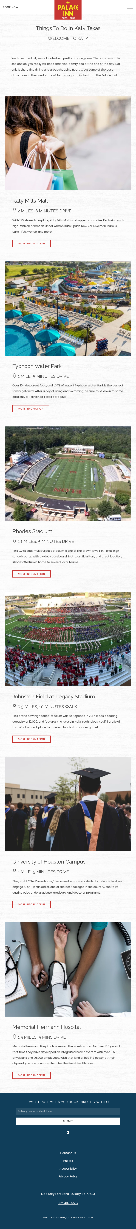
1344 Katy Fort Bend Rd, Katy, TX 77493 (68, 1194)
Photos (68, 1161)
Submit (68, 1121)
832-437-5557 (68, 1203)
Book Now (10, 7)
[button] (130, 7)
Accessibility (68, 1169)
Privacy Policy (68, 1176)
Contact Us (68, 1153)
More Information (31, 243)
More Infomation (30, 408)
